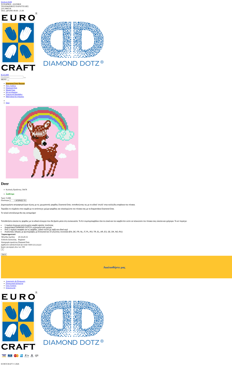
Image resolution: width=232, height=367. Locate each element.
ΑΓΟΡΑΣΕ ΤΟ (21, 200)
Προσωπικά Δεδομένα (14, 283)
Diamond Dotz (11, 88)
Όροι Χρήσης (11, 286)
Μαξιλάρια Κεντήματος (15, 97)
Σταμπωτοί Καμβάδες (14, 94)
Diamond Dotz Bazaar (15, 84)
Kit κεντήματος (12, 92)
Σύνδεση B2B (6, 2)
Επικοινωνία (10, 288)
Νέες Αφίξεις (11, 86)
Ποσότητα (5, 200)
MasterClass (10, 90)
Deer (8, 103)
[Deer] (42, 178)
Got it (4, 254)
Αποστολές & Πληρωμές (15, 281)
